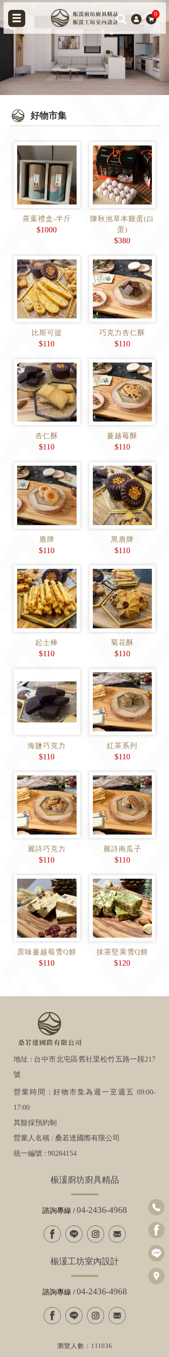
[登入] (136, 19)
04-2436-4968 (102, 1210)
